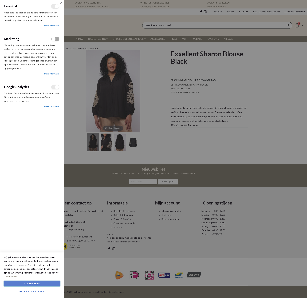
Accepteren (32, 283)
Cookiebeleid (10, 276)
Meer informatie (51, 25)
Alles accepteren (32, 291)
